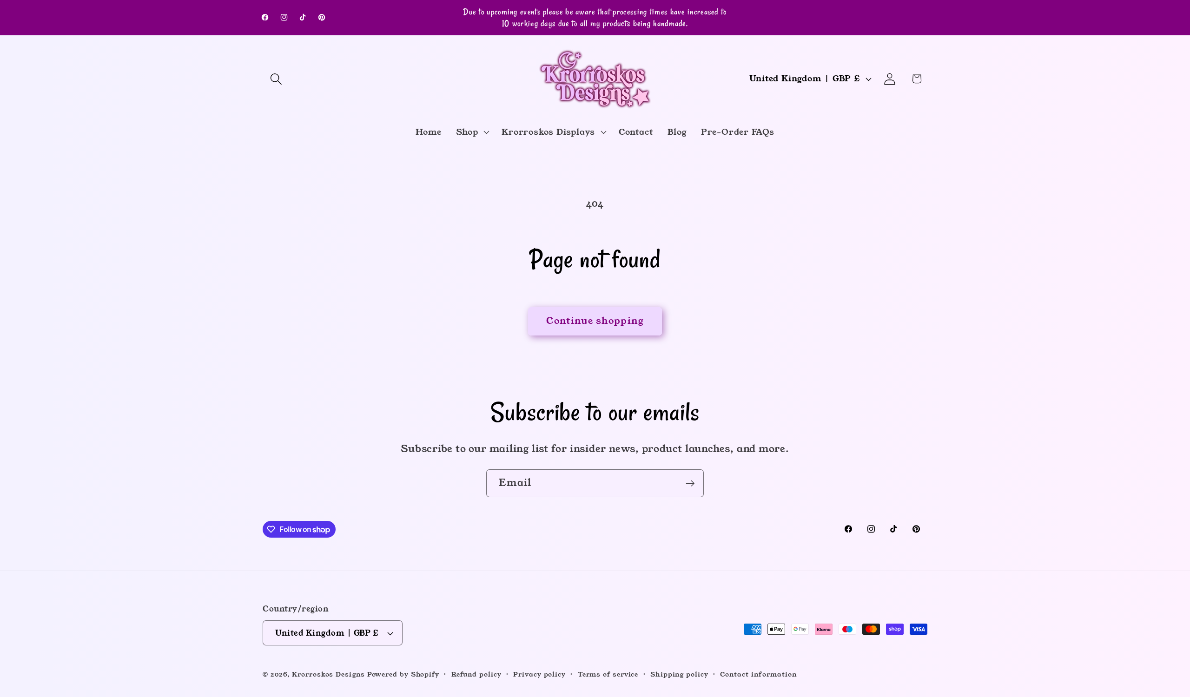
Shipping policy (679, 674)
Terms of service (608, 674)
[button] (276, 79)
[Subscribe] (690, 483)
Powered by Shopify (403, 674)
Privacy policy (539, 674)
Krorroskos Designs (328, 674)
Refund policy (476, 674)
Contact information (758, 674)
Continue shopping (594, 321)
